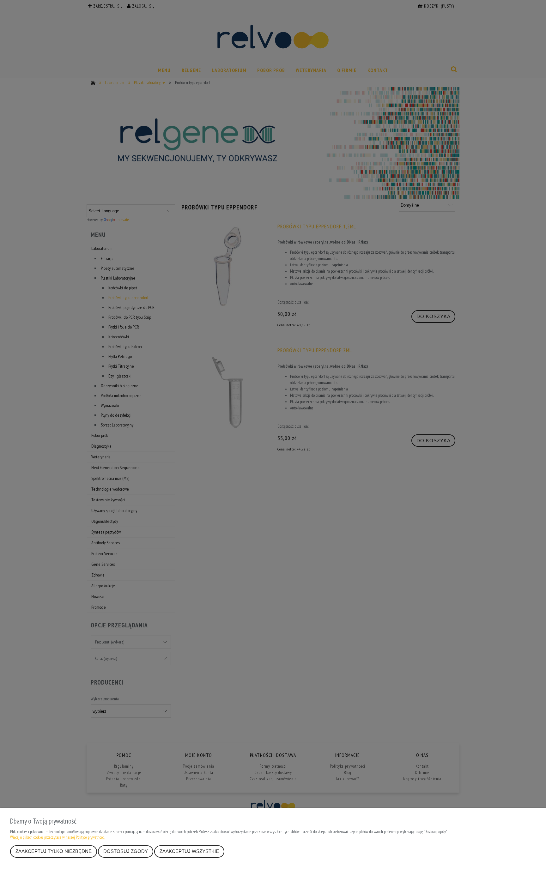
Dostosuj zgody (125, 851)
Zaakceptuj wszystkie (189, 851)
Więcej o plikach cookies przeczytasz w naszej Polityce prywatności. (57, 837)
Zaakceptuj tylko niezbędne (53, 851)
